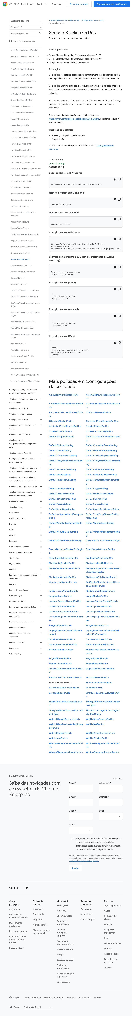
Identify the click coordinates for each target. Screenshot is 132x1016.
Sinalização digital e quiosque (65, 975)
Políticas (71, 997)
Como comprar (87, 919)
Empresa (103, 797)
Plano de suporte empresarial (41, 932)
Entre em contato (18, 931)
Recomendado (16, 948)
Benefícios (26, 4)
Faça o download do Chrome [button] (112, 4)
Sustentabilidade (65, 949)
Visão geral (38, 909)
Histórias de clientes (110, 918)
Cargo (72, 811)
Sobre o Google (33, 997)
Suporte (108, 948)
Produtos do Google (54, 997)
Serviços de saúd (65, 960)
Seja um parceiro (112, 905)
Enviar (75, 868)
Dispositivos (86, 914)
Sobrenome (104, 783)
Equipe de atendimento (63, 967)
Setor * (102, 811)
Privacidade (84, 997)
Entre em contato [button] (79, 4)
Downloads (38, 914)
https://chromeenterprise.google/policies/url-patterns (74, 119)
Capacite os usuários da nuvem (18, 916)
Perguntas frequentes (109, 931)
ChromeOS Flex (64, 916)
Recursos (56, 4)
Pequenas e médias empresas (65, 942)
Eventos (108, 924)
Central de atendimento (63, 923)
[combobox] (111, 816)
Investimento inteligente (15, 924)
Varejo (60, 954)
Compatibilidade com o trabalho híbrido (17, 939)
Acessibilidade (111, 954)
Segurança (14, 909)
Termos (108, 967)
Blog (106, 938)
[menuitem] (28, 4)
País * (72, 824)
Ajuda (16, 1007)
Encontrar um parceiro (110, 961)
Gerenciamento (41, 925)
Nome (72, 783)
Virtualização (63, 982)
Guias (107, 911)
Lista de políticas (112, 943)
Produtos (41, 4)
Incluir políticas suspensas (24, 41)
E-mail (72, 797)
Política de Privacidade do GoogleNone (84, 861)
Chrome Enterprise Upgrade (62, 932)
